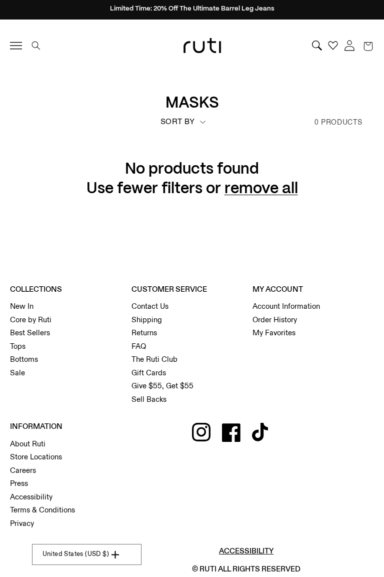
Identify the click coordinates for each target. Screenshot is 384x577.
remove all (261, 189)
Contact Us (150, 306)
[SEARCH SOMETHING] (36, 46)
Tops (18, 346)
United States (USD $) (75, 553)
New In (22, 306)
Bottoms (24, 359)
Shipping (147, 319)
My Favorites (274, 332)
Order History (274, 319)
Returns (144, 332)
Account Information (286, 306)
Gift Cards (149, 372)
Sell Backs (149, 399)
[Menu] (20, 46)
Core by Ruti (31, 319)
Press (19, 483)
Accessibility (31, 496)
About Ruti (28, 443)
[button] (368, 46)
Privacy (22, 523)
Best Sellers (30, 332)
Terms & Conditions (42, 509)
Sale (17, 372)
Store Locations (36, 456)
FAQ (139, 346)
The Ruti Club (155, 359)
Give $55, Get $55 (163, 385)
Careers (23, 470)
